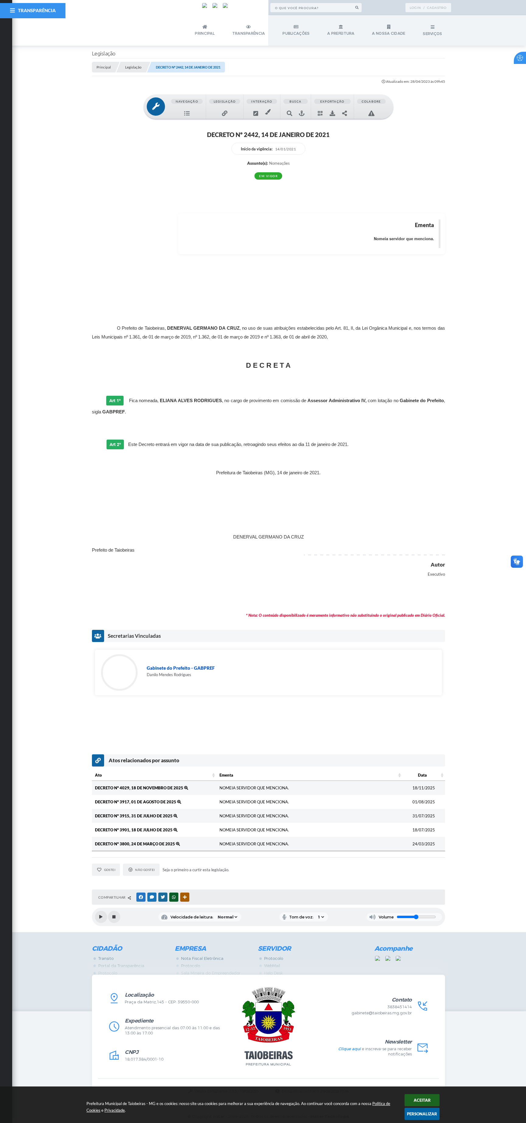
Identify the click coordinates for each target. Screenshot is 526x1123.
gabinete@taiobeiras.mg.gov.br (382, 1013)
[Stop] (114, 917)
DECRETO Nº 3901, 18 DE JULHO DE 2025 (134, 829)
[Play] (101, 917)
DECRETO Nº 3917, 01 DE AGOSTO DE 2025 (136, 801)
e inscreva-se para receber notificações (375, 1051)
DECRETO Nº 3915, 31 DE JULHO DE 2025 (134, 815)
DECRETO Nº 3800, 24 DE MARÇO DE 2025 (135, 843)
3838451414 (399, 1006)
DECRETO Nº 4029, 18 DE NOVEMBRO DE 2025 (139, 787)
